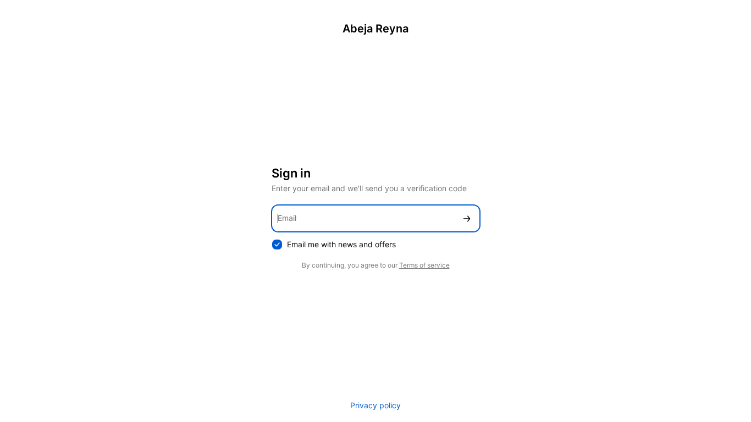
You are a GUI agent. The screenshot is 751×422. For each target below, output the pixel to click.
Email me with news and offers (341, 244)
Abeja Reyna (375, 28)
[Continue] (466, 218)
